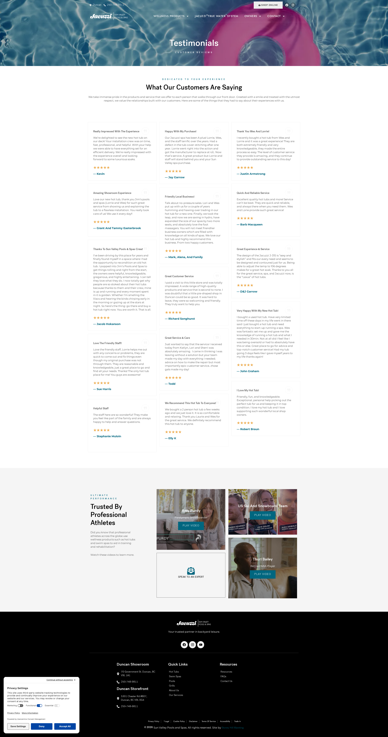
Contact (274, 16)
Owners (250, 16)
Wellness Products (169, 16)
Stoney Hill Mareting (233, 728)
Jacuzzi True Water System (216, 16)
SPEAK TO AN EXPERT (191, 576)
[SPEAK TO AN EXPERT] (191, 571)
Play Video (191, 525)
